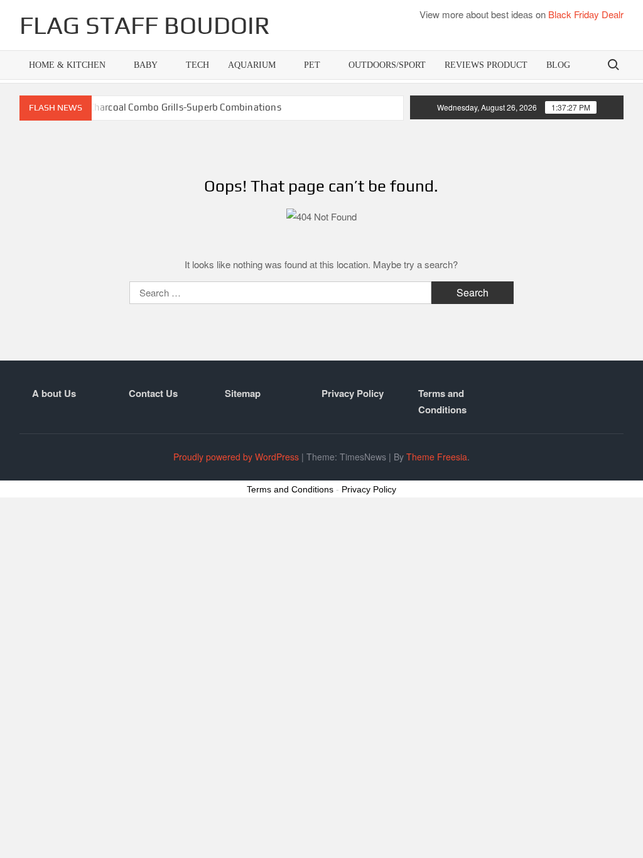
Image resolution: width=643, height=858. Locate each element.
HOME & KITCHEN (67, 65)
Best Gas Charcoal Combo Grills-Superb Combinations (165, 107)
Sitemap (243, 393)
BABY (146, 65)
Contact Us (153, 393)
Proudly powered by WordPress (236, 456)
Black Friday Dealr (586, 14)
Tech (197, 65)
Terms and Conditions (442, 401)
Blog (558, 65)
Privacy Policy (353, 393)
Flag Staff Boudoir (144, 25)
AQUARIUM (252, 65)
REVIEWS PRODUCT (486, 65)
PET (312, 65)
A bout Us (54, 393)
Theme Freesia (436, 456)
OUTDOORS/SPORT (387, 65)
